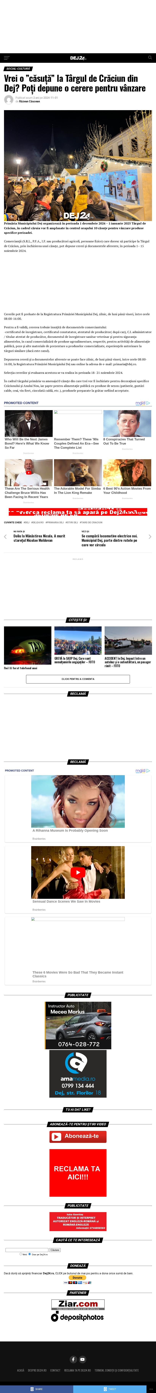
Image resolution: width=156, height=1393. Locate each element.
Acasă (20, 1370)
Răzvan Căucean (29, 101)
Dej (27, 522)
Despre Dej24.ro (37, 1370)
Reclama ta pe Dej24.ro (77, 1370)
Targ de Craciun (91, 522)
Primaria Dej (55, 522)
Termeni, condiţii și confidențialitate (117, 1370)
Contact (55, 1370)
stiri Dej (72, 522)
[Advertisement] (78, 26)
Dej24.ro (38, 522)
